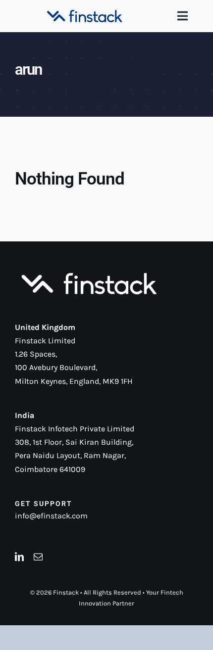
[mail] (38, 556)
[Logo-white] (89, 273)
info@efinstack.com (51, 515)
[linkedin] (19, 556)
